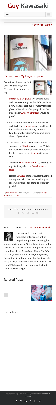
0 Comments (15, 195)
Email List (46, 394)
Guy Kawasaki (11, 193)
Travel (6, 195)
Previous (38, 25)
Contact (28, 396)
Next (47, 25)
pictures (30, 126)
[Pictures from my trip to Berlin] (41, 286)
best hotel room (28, 162)
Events (44, 193)
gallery (21, 176)
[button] (6, 295)
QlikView (26, 146)
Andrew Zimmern (30, 112)
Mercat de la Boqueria (20, 98)
